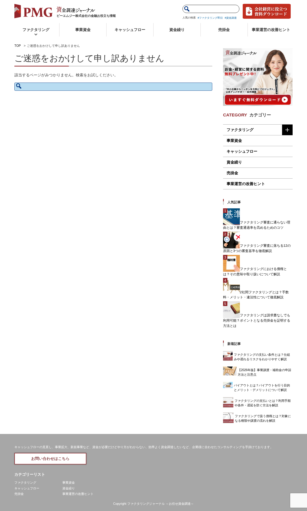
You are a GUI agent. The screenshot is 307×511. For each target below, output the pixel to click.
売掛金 (224, 30)
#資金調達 (231, 17)
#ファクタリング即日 (210, 17)
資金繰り (177, 30)
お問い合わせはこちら (50, 459)
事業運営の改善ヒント (271, 30)
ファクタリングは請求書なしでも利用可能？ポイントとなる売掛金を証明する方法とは (256, 320)
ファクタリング (36, 30)
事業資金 (83, 30)
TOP (17, 46)
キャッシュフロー (130, 30)
